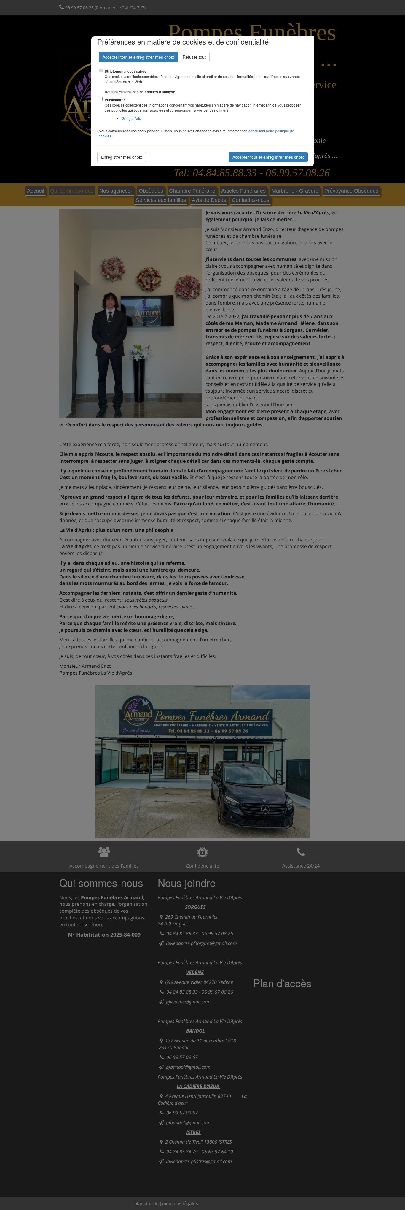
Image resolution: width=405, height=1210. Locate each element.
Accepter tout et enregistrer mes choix (138, 57)
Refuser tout (194, 57)
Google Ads (131, 118)
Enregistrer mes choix (121, 157)
